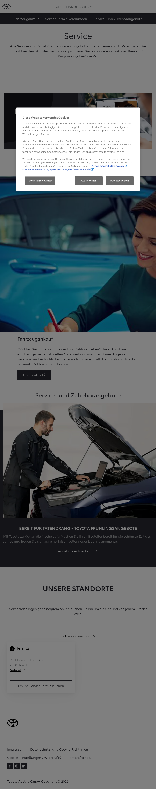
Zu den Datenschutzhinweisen (107, 165)
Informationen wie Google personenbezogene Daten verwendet (56, 169)
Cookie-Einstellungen (39, 180)
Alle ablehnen (89, 180)
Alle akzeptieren (119, 180)
